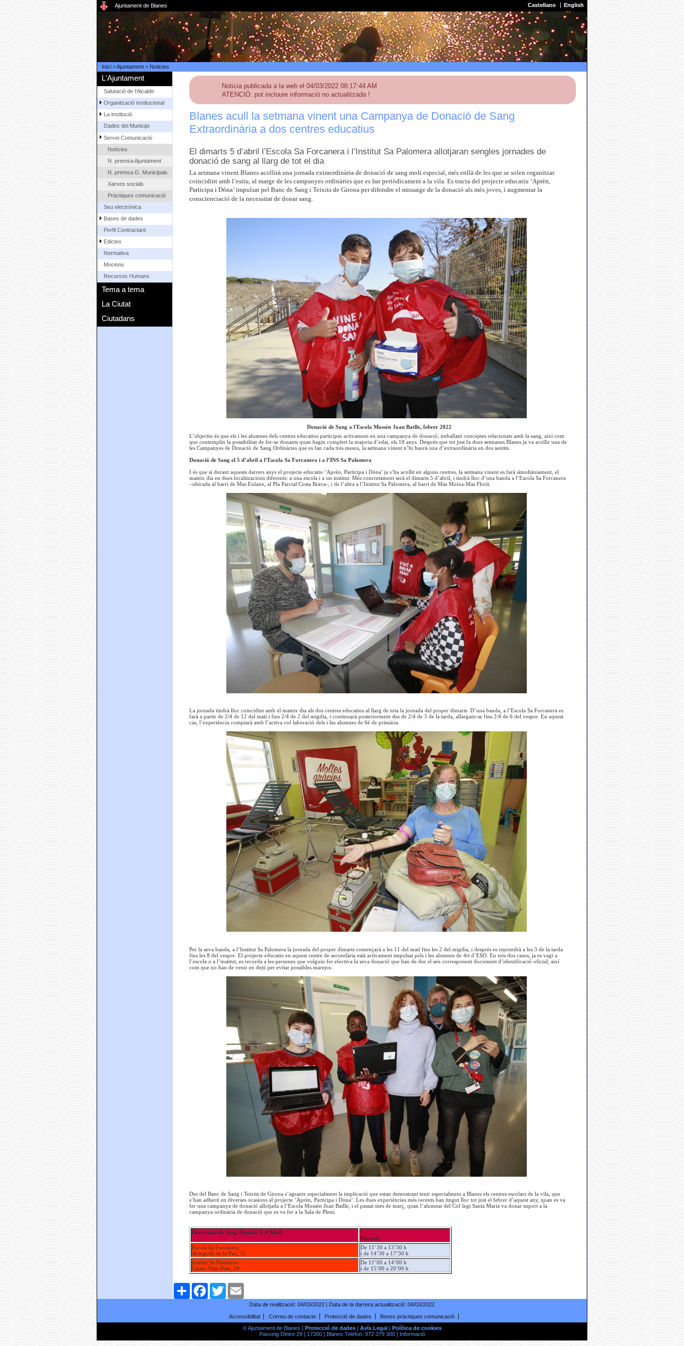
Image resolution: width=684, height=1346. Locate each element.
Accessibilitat (244, 1316)
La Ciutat (116, 304)
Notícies (118, 149)
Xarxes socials (126, 184)
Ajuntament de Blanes (141, 6)
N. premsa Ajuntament (134, 161)
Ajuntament (130, 67)
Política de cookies (417, 1328)
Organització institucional (134, 103)
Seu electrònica (122, 207)
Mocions (114, 264)
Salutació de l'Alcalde (129, 91)
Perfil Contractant (125, 230)
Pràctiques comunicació (137, 195)
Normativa (116, 253)
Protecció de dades (348, 1316)
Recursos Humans (127, 276)
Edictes (113, 241)
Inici (106, 67)
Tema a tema (123, 289)
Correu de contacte (292, 1316)
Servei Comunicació (128, 138)
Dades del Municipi (126, 126)
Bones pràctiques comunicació (417, 1316)
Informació (412, 1334)
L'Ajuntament (123, 78)
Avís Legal (374, 1328)
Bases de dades (123, 218)
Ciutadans (118, 318)
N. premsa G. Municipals (138, 172)
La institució (118, 114)
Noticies (159, 67)
